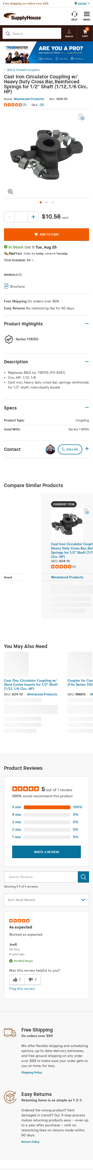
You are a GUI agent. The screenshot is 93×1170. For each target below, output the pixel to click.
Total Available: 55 (17, 260)
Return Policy (30, 1142)
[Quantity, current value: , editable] (21, 216)
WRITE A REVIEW (46, 852)
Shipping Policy (31, 1072)
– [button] (87, 323)
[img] (13, 104)
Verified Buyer (23, 961)
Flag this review (22, 989)
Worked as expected (25, 934)
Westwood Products (29, 99)
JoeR (13, 944)
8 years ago (17, 954)
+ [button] (87, 449)
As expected (20, 927)
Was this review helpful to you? (34, 970)
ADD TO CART (49, 235)
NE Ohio (14, 949)
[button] (16, 105)
